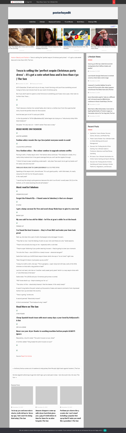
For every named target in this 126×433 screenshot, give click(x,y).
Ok (105, 430)
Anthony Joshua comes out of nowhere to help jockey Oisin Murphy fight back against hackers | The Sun (47, 368)
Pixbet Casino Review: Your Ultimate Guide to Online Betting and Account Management (102, 141)
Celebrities (32, 22)
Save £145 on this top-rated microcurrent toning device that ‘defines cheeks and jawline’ (100, 66)
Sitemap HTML (92, 22)
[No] (124, 430)
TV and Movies (69, 22)
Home (13, 57)
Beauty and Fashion (55, 22)
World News (80, 22)
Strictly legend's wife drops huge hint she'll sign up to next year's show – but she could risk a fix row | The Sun (46, 376)
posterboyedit (62, 13)
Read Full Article (26, 356)
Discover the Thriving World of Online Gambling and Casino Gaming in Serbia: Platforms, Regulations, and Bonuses (101, 164)
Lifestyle (42, 22)
